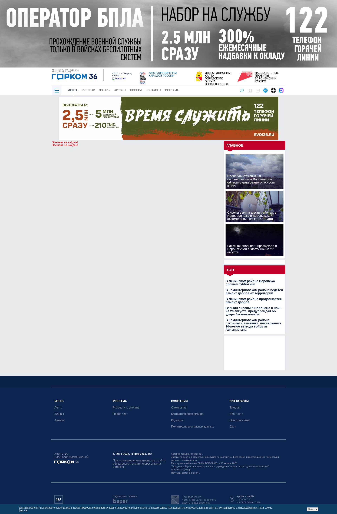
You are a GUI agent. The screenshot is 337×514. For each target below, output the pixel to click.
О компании (179, 407)
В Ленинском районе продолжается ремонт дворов (254, 300)
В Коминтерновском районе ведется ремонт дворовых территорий (254, 291)
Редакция (177, 420)
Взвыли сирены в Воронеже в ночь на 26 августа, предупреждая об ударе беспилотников (253, 311)
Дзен (233, 426)
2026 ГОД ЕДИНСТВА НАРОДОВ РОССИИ (162, 74)
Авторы (120, 90)
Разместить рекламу (126, 407)
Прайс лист (120, 413)
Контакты (153, 90)
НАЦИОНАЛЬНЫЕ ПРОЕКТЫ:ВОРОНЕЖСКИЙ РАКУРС (267, 77)
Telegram (235, 407)
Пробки (136, 90)
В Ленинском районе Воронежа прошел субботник (250, 283)
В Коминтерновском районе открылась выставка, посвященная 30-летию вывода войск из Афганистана (254, 325)
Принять (312, 509)
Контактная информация (187, 413)
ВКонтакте (236, 413)
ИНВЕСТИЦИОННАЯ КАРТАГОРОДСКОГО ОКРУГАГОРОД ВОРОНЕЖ (218, 79)
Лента (73, 90)
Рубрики (88, 90)
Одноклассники (240, 420)
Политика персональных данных (192, 426)
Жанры (104, 90)
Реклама (172, 90)
